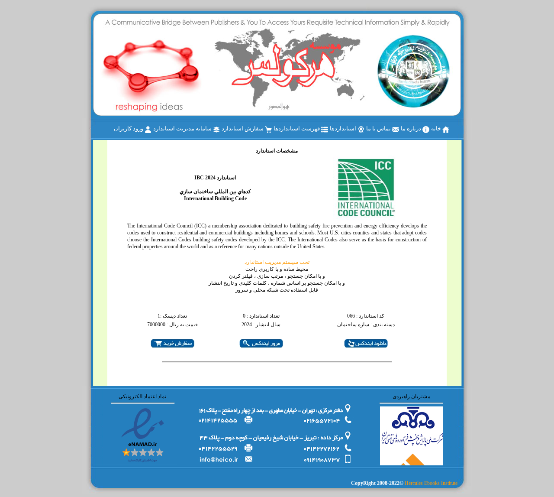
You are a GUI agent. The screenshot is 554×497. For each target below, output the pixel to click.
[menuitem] (440, 129)
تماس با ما (379, 128)
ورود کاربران (129, 128)
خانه (436, 128)
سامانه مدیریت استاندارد (183, 128)
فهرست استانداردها (297, 128)
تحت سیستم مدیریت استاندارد (277, 262)
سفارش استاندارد (243, 128)
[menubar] (281, 129)
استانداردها (344, 128)
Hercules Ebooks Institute (431, 483)
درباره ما (411, 128)
